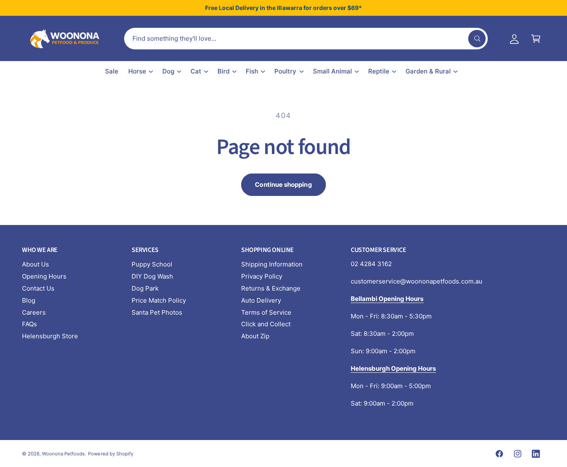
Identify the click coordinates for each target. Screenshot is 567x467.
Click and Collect (266, 324)
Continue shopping (283, 184)
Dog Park (145, 288)
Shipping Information (272, 264)
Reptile (378, 71)
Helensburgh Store (50, 336)
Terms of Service (266, 312)
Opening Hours (44, 276)
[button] (536, 38)
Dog (168, 71)
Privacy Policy (261, 276)
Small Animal (332, 71)
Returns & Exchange (271, 288)
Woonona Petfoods (63, 454)
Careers (34, 312)
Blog (28, 300)
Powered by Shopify (110, 454)
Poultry (285, 71)
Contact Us (38, 288)
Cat (196, 71)
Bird (224, 71)
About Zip (255, 336)
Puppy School (152, 264)
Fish (252, 71)
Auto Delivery (261, 300)
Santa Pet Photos (157, 312)
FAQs (29, 324)
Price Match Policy (159, 300)
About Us (35, 264)
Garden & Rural (428, 71)
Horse (137, 71)
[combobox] (306, 38)
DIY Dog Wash (152, 276)
